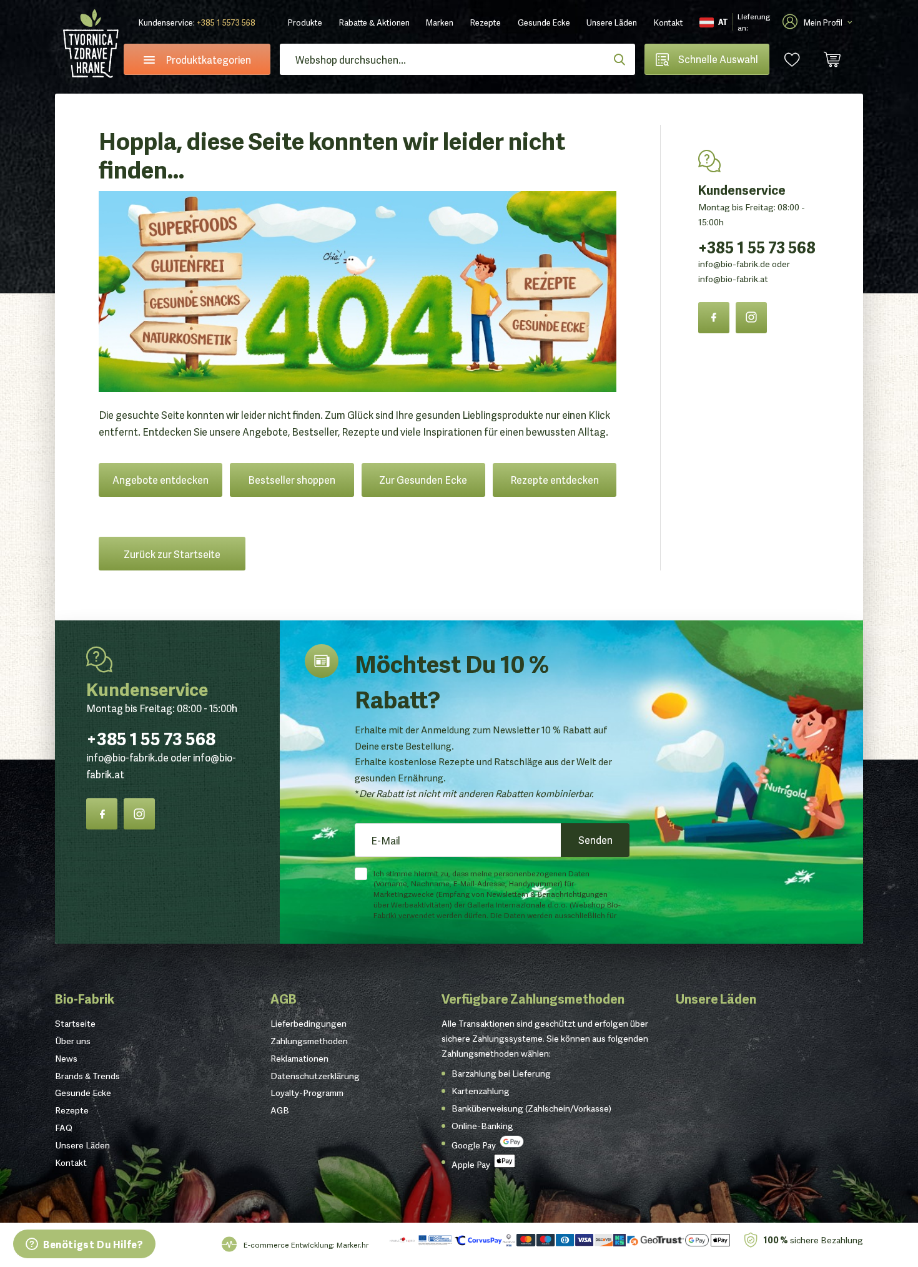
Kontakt (668, 21)
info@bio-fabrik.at (733, 278)
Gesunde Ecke (544, 21)
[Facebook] (713, 317)
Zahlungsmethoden (309, 1040)
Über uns (73, 1040)
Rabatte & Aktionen (374, 21)
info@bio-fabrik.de (734, 263)
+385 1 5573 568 (226, 21)
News (66, 1058)
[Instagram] (751, 317)
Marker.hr (352, 1244)
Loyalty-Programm (306, 1092)
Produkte (305, 21)
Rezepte (485, 21)
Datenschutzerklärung (315, 1075)
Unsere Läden (611, 21)
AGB (283, 998)
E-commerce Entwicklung (288, 1244)
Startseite (75, 1023)
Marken (439, 21)
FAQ (63, 1127)
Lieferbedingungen (308, 1023)
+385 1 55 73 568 (757, 246)
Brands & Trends (87, 1075)
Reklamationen (299, 1058)
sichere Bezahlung (813, 1239)
